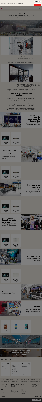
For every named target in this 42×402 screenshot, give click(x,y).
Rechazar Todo (37, 3)
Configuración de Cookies (37, 1)
